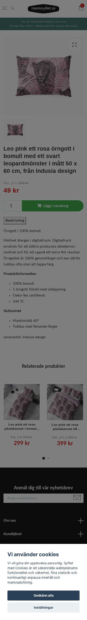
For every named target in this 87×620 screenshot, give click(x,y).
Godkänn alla (44, 595)
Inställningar (43, 607)
